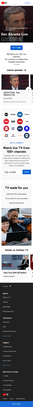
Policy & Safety (20, 398)
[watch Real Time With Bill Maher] (15, 262)
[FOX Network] (19, 114)
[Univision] (26, 128)
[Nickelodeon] (19, 135)
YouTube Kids (7, 390)
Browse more (7, 336)
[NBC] (26, 114)
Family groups (7, 356)
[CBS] (13, 114)
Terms (12, 398)
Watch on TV (6, 297)
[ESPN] (6, 121)
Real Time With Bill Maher (15, 273)
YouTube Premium (8, 380)
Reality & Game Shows (9, 331)
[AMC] (13, 121)
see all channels (16, 143)
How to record (7, 360)
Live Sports (6, 322)
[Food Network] (6, 128)
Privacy (5, 398)
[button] (29, 90)
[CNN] (19, 121)
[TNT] (26, 135)
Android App (6, 306)
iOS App (5, 302)
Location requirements (9, 351)
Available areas (7, 346)
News (4, 326)
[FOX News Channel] (13, 128)
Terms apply (17, 64)
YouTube (5, 376)
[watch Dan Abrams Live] (15, 82)
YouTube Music (7, 385)
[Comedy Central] (26, 121)
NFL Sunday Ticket (8, 311)
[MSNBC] (6, 135)
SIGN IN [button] (27, 3)
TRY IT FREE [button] (16, 48)
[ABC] (6, 114)
